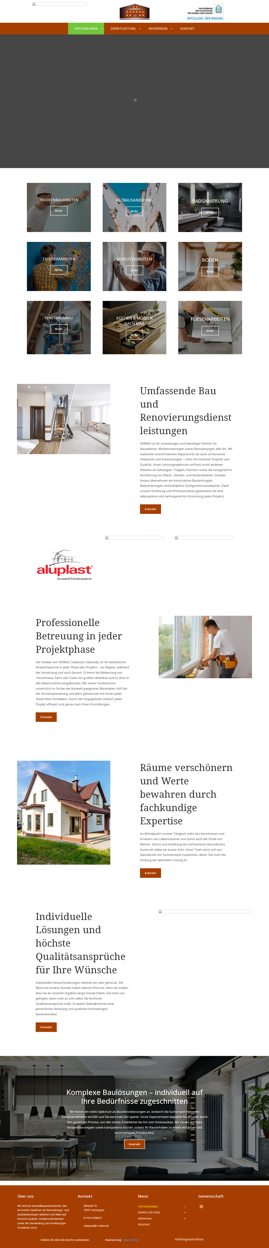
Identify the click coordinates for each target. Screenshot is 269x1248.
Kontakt (150, 509)
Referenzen (158, 29)
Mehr (59, 210)
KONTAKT (187, 29)
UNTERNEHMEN (86, 29)
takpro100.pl (130, 1240)
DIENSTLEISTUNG (123, 29)
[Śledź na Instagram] (201, 1207)
